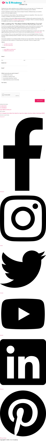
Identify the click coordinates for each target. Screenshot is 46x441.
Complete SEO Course (8, 74)
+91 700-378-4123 (8, 45)
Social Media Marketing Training (10, 78)
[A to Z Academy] (12, 1)
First (2, 60)
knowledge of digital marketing (18, 19)
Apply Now (40, 100)
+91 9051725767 (3, 106)
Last (24, 60)
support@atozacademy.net (10, 49)
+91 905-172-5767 (8, 44)
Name (3, 56)
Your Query (4, 82)
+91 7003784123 (3, 107)
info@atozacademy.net (9, 50)
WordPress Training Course (9, 76)
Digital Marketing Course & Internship (11, 79)
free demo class (38, 32)
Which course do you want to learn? (10, 73)
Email (3, 68)
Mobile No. (4, 62)
